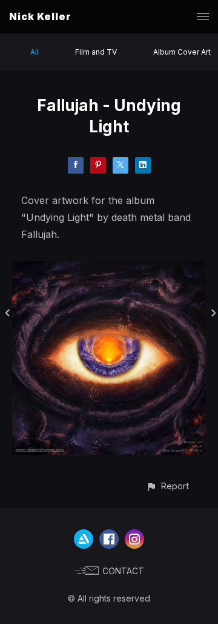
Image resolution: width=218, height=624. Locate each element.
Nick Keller (40, 16)
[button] (167, 485)
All (34, 51)
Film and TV (96, 51)
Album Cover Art (182, 51)
